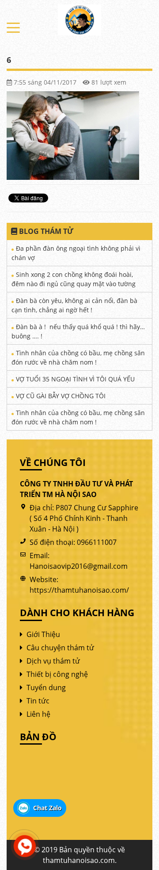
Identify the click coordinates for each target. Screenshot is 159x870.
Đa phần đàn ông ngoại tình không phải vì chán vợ (75, 253)
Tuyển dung (46, 687)
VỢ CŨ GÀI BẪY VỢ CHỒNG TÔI (61, 396)
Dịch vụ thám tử (53, 661)
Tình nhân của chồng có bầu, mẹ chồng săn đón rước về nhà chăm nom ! (78, 357)
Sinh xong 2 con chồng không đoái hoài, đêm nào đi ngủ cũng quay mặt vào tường (73, 279)
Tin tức (37, 701)
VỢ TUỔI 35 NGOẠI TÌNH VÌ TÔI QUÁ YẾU (75, 379)
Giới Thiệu (43, 634)
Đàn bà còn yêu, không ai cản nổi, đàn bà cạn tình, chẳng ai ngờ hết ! (74, 305)
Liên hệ (38, 714)
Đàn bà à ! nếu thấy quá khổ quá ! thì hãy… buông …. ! (78, 331)
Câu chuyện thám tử (60, 647)
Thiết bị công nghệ (57, 674)
